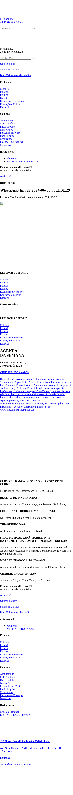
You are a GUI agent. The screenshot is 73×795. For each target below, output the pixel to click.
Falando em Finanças (11, 141)
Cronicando (6, 138)
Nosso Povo (6, 129)
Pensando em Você (10, 132)
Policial (4, 91)
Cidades (4, 88)
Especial (4, 107)
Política (4, 94)
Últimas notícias (8, 63)
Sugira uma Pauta (9, 69)
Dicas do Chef (7, 126)
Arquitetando (7, 120)
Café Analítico (7, 123)
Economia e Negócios (12, 101)
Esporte (4, 98)
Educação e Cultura (10, 104)
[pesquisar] (33, 28)
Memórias (5, 145)
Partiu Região (7, 135)
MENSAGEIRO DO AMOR (23, 161)
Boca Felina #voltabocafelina (15, 75)
